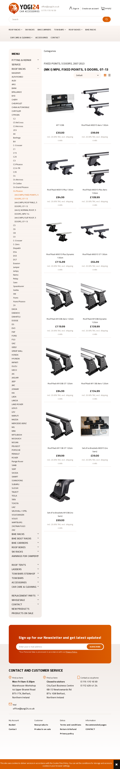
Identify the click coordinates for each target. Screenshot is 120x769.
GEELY (14, 347)
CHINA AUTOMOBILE (20, 107)
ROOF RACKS (18, 69)
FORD (14, 336)
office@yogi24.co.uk (50, 6)
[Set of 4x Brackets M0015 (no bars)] (95, 426)
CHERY (15, 100)
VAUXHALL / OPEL (19, 511)
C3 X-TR (16, 168)
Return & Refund (68, 729)
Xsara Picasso (19, 301)
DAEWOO (16, 313)
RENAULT (16, 454)
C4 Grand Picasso (21, 187)
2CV (15, 130)
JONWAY (15, 389)
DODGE (15, 320)
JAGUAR (15, 378)
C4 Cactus (17, 183)
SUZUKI (15, 488)
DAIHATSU (16, 317)
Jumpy (16, 271)
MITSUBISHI (17, 435)
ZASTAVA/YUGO (18, 526)
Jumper (16, 267)
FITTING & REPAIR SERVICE (21, 62)
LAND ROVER (17, 404)
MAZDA (15, 419)
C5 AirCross (18, 122)
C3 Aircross (18, 126)
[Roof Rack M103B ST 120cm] (60, 361)
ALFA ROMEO (17, 77)
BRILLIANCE (17, 92)
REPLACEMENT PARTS (23, 595)
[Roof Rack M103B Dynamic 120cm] (95, 297)
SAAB (14, 465)
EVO (13, 328)
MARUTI (15, 416)
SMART (15, 477)
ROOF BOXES (18, 547)
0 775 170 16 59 (48, 10)
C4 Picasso (18, 191)
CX (14, 237)
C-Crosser (17, 145)
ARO (14, 84)
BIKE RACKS (18, 534)
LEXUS (14, 408)
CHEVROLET (17, 103)
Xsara (15, 298)
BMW (14, 88)
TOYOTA (15, 503)
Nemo (15, 275)
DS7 (15, 259)
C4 (14, 176)
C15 (15, 153)
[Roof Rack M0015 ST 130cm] (95, 232)
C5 (14, 225)
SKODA (15, 473)
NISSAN (15, 442)
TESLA (14, 496)
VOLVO (15, 518)
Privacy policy (67, 733)
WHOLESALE (18, 600)
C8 (14, 233)
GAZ (13, 343)
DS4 (15, 252)
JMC (13, 385)
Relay (15, 279)
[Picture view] (105, 75)
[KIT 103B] (60, 103)
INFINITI (15, 362)
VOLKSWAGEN (18, 515)
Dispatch (17, 248)
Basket (12, 725)
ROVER (15, 457)
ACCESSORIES (19, 582)
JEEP (14, 381)
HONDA (15, 355)
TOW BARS (18, 578)
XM (14, 294)
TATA (14, 499)
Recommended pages (96, 725)
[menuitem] (16, 30)
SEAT (14, 469)
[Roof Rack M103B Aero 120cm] (60, 297)
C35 (15, 172)
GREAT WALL (17, 351)
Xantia (16, 290)
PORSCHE (16, 450)
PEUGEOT (16, 446)
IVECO (14, 370)
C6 (14, 229)
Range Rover (17, 461)
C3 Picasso (18, 164)
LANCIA (15, 400)
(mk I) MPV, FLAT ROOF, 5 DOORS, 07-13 (25, 219)
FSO (13, 339)
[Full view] (109, 75)
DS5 (15, 256)
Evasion (16, 263)
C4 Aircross (18, 179)
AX (14, 134)
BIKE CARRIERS (20, 543)
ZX (14, 305)
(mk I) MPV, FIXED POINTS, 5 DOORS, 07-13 (26, 197)
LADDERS (17, 569)
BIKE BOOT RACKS (21, 538)
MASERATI (16, 73)
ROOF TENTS (19, 565)
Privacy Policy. (71, 652)
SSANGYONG (17, 480)
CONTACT (17, 604)
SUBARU (15, 484)
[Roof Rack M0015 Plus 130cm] (60, 168)
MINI (14, 431)
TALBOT (15, 492)
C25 (15, 157)
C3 (14, 160)
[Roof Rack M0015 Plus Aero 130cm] (95, 168)
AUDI (14, 80)
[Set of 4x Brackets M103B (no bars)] (60, 491)
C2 (14, 119)
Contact (13, 729)
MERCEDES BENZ (19, 423)
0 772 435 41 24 (89, 685)
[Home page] (24, 8)
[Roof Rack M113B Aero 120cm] (95, 361)
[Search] (107, 19)
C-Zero (16, 244)
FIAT (13, 332)
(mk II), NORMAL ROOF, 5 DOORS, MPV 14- (25, 212)
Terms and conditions (70, 725)
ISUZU (14, 366)
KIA (13, 393)
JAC (13, 374)
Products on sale (22, 613)
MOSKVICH (16, 438)
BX (14, 141)
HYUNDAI (16, 358)
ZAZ (13, 530)
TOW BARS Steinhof (23, 573)
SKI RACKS (17, 551)
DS (13, 324)
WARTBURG (17, 522)
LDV (13, 412)
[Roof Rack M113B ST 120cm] (60, 426)
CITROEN (15, 115)
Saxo (15, 282)
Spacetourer (18, 286)
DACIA (14, 309)
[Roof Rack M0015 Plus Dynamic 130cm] (60, 232)
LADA (14, 397)
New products (20, 609)
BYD (13, 96)
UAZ (13, 507)
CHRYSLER (16, 111)
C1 (14, 149)
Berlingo (17, 138)
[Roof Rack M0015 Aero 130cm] (95, 103)
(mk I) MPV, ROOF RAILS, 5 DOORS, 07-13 (26, 204)
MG (13, 427)
